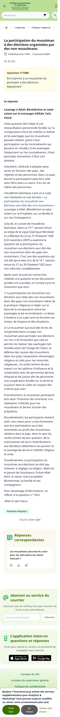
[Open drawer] (56, 6)
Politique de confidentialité (30, 686)
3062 (37, 495)
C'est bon (11, 709)
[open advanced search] (44, 15)
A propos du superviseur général (30, 680)
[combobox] (23, 15)
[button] (11, 565)
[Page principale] (6, 27)
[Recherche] (55, 15)
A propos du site (30, 674)
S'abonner (49, 617)
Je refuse (29, 709)
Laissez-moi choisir (45, 709)
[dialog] (29, 702)
